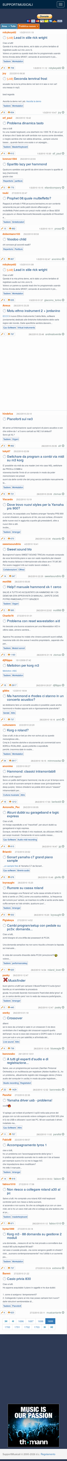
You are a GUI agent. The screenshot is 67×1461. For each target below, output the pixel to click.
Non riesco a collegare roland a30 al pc (33, 1191)
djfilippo (7, 660)
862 (12, 445)
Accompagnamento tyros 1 (27, 1144)
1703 (37, 1327)
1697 (31, 1321)
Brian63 (7, 851)
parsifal (57, 1134)
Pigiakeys (8, 920)
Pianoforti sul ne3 (20, 418)
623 (12, 1312)
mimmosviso (55, 760)
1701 (17, 1327)
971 (12, 1223)
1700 (7, 1327)
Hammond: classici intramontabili (31, 771)
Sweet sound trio (19, 549)
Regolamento (48, 1454)
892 (13, 228)
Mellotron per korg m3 (23, 665)
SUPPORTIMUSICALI (18, 4)
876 (12, 877)
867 (12, 258)
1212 (13, 801)
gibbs (6, 690)
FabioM (7, 1139)
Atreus (6, 305)
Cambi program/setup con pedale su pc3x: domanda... (34, 927)
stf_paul (7, 117)
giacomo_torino (53, 300)
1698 (40, 1321)
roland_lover (55, 969)
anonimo (57, 259)
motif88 (7, 581)
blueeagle (56, 1048)
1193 (12, 654)
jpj (60, 846)
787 (12, 334)
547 (13, 576)
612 (12, 153)
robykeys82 (9, 32)
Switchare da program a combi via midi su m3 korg (35, 458)
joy (4, 73)
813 (12, 846)
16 (4, 685)
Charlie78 (8, 615)
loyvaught (8, 882)
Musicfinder (16, 980)
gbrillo (58, 877)
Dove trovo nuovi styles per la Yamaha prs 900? (35, 506)
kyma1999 (8, 1228)
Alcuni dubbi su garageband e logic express (33, 814)
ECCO (6, 316)
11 (4, 1134)
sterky (6, 1012)
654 (12, 112)
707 (13, 1134)
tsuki (5, 193)
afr (60, 445)
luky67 (6, 451)
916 (13, 1178)
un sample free (11, 865)
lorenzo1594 (10, 158)
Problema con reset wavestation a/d (33, 620)
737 (12, 719)
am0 (59, 719)
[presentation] (9, 26)
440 (12, 1007)
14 (4, 576)
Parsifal (7, 1095)
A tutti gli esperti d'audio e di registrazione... (27, 1060)
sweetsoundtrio (12, 544)
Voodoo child (16, 239)
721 (12, 493)
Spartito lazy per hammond (27, 164)
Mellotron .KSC (10, 670)
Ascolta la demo (33, 101)
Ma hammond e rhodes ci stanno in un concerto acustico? (35, 697)
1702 (27, 1327)
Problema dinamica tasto (25, 122)
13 (4, 228)
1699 (50, 1321)
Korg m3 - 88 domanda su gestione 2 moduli (34, 1235)
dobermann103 (11, 234)
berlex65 (57, 801)
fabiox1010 (9, 1184)
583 (12, 610)
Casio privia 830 (19, 1278)
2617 (13, 685)
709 (12, 67)
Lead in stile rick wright (30, 37)
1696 (21, 1321)
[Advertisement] (33, 373)
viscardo (57, 538)
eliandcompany (53, 187)
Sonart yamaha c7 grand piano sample (30, 858)
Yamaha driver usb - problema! (29, 1100)
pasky (6, 975)
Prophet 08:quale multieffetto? (29, 198)
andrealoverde (53, 334)
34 (4, 760)
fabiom (58, 1178)
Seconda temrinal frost (30, 78)
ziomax (57, 494)
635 (12, 299)
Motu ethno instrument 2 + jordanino (33, 310)
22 (4, 1089)
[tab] (9, 26)
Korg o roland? (18, 730)
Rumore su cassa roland (25, 887)
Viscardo (8, 499)
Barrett (6, 1273)
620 (12, 969)
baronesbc (9, 1053)
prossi (58, 228)
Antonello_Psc (11, 807)
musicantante (54, 1312)
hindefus (8, 413)
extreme (57, 1268)
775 (12, 187)
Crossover (14, 1017)
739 (12, 1048)
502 (12, 914)
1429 (13, 1089)
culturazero (9, 725)
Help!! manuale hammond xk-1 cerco (34, 586)
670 (12, 538)
